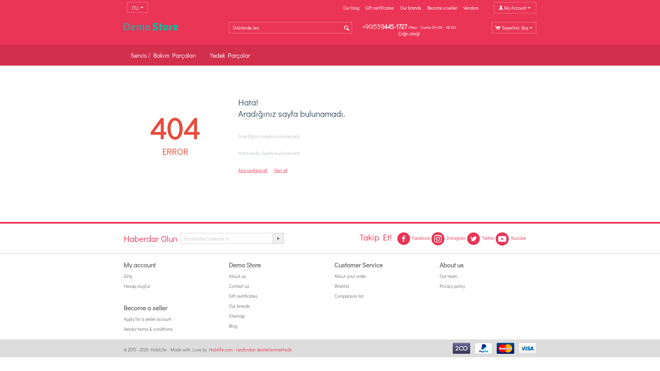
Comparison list (349, 296)
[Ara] (346, 28)
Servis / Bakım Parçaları (163, 55)
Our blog (351, 8)
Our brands (410, 8)
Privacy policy (452, 286)
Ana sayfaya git (252, 170)
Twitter (488, 238)
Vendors (470, 8)
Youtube (518, 238)
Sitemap (237, 316)
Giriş (128, 276)
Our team (448, 276)
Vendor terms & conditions (148, 329)
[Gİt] (278, 238)
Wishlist (341, 286)
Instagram (456, 238)
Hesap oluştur (137, 286)
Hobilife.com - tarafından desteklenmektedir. (251, 349)
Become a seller (442, 8)
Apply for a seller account (148, 319)
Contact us (239, 286)
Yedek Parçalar (230, 55)
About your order (350, 276)
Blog (233, 326)
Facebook (421, 238)
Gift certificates (379, 8)
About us (237, 276)
